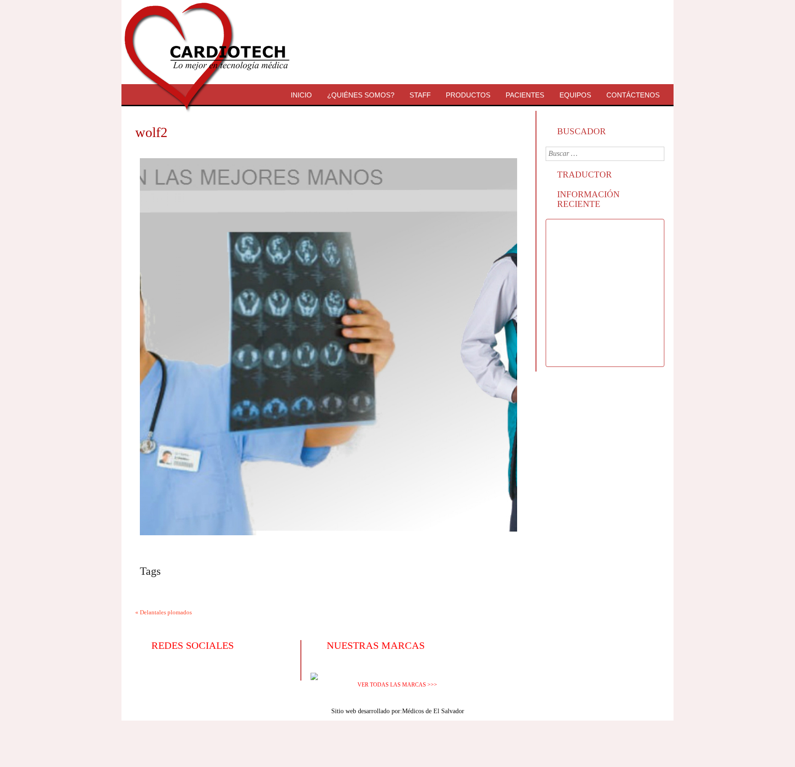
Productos (468, 95)
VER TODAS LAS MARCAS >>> (397, 684)
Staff (420, 95)
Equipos (575, 95)
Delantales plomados (166, 612)
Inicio (301, 95)
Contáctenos (633, 95)
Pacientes (525, 95)
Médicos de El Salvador (433, 711)
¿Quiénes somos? (360, 95)
